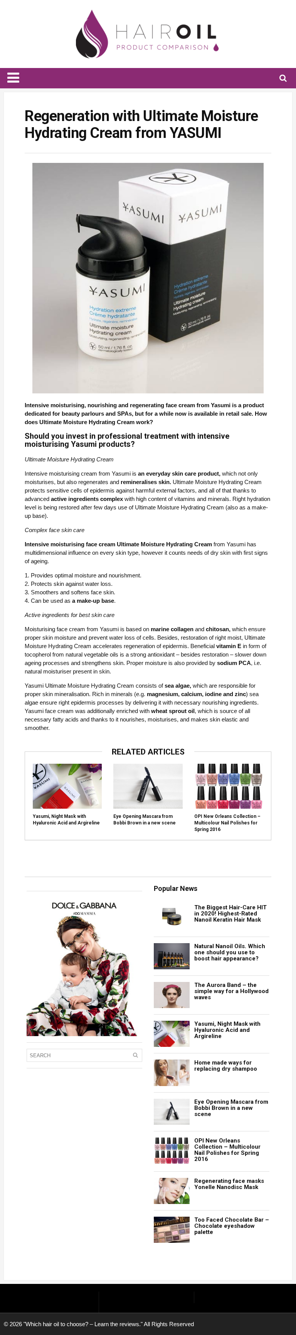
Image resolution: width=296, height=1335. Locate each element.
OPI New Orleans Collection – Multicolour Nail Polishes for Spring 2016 (227, 823)
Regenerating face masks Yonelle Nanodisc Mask (229, 1184)
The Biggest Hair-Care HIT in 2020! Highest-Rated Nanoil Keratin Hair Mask (230, 913)
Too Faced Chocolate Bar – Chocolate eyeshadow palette (231, 1225)
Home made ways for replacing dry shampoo (225, 1065)
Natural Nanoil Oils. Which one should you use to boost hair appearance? (229, 952)
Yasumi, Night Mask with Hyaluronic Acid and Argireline (227, 1030)
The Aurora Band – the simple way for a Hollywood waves (231, 991)
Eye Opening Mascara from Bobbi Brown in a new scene (231, 1108)
